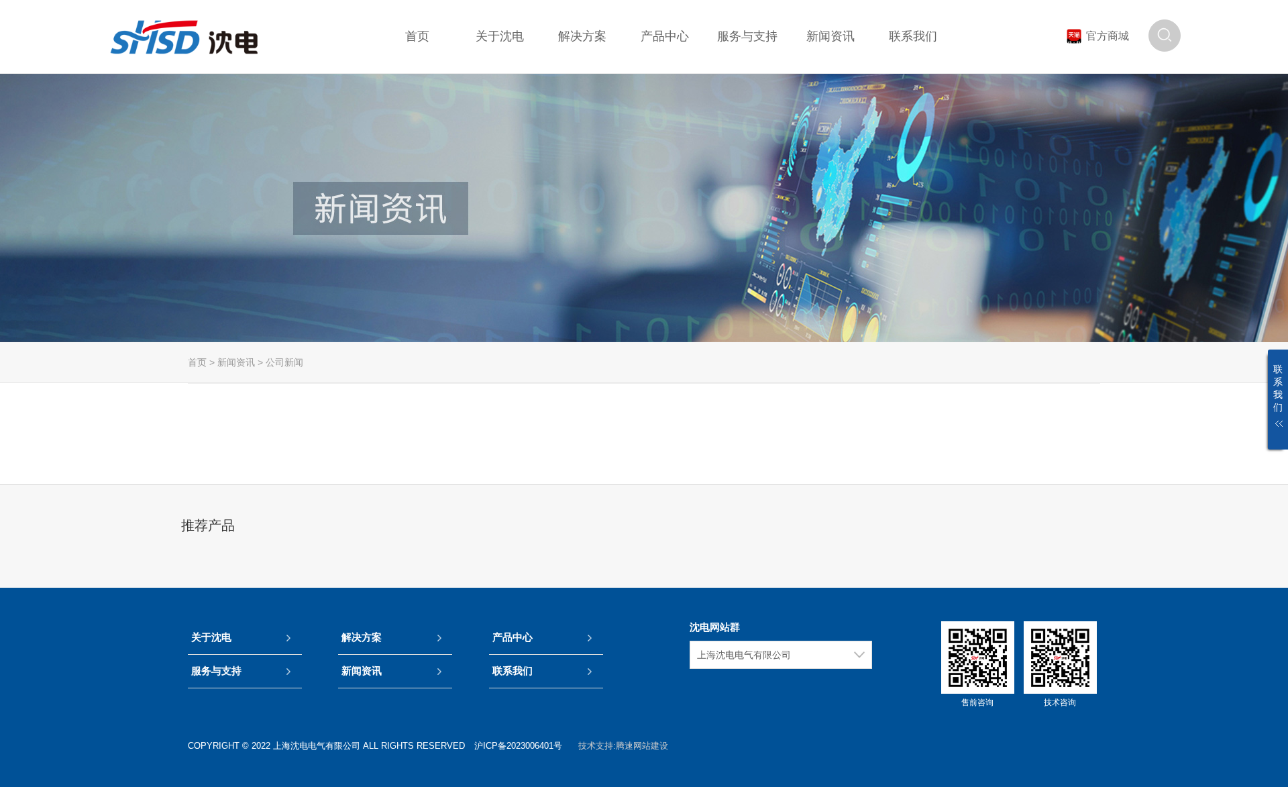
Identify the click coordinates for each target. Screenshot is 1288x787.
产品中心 (512, 637)
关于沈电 (211, 637)
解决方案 (361, 637)
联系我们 (512, 670)
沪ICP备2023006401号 (518, 746)
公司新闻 (284, 362)
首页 (197, 362)
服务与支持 (216, 670)
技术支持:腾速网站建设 (623, 746)
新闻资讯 (236, 362)
